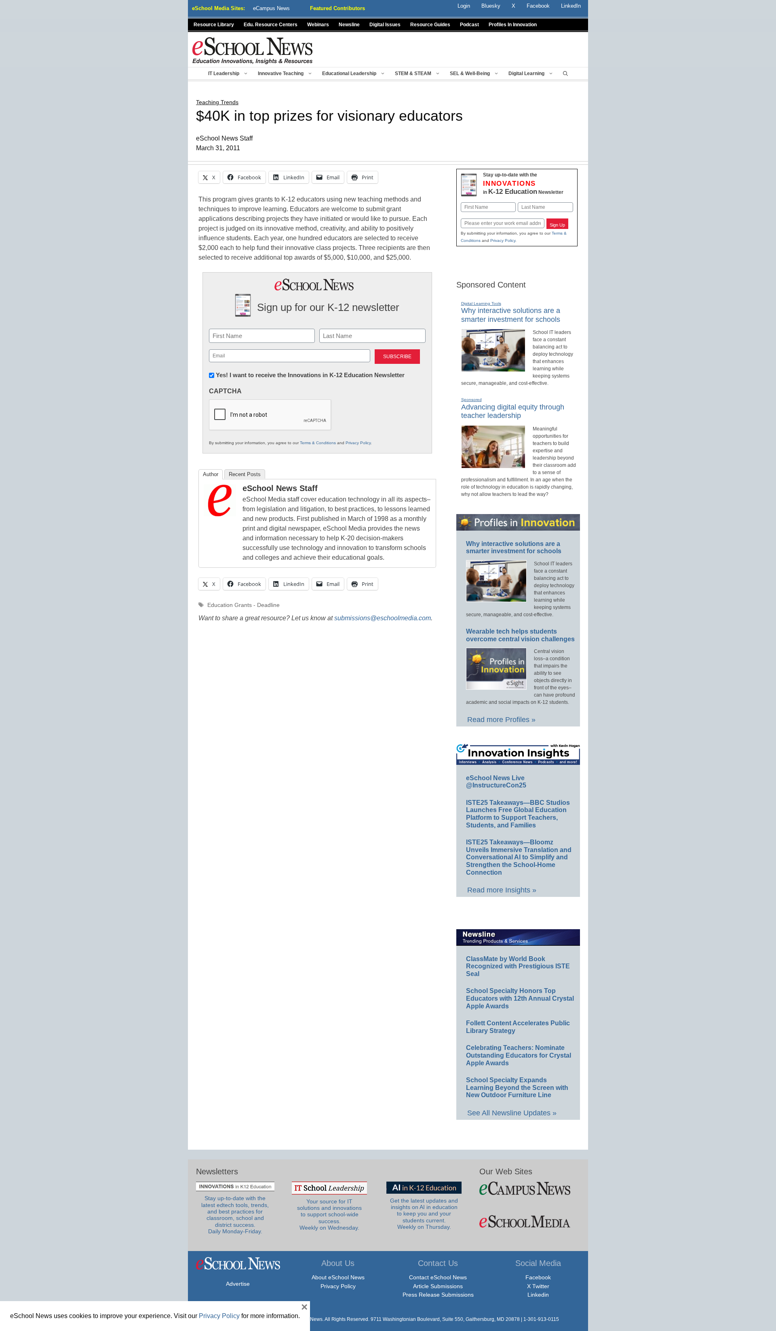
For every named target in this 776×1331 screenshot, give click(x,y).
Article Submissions (438, 1286)
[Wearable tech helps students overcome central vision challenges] (496, 686)
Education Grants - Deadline (243, 605)
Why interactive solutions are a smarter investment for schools (513, 547)
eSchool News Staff (280, 488)
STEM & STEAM (413, 73)
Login (464, 6)
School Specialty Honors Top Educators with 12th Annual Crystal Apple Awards (520, 998)
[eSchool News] (252, 50)
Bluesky (490, 6)
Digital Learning (526, 73)
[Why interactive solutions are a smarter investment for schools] (493, 368)
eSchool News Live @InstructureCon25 (496, 782)
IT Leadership (223, 73)
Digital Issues (385, 24)
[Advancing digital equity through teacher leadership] (493, 465)
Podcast (469, 24)
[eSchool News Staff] (220, 514)
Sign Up (557, 225)
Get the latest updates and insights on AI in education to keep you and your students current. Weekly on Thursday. (424, 1214)
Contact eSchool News (438, 1277)
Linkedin (538, 1294)
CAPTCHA (225, 391)
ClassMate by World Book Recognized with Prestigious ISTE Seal (518, 966)
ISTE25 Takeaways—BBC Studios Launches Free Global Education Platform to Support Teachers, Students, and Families (518, 814)
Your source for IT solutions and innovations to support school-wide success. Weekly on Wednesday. (329, 1215)
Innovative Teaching (281, 73)
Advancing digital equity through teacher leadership (512, 411)
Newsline (349, 24)
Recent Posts (245, 474)
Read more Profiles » (501, 720)
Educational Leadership (349, 73)
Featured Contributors (337, 8)
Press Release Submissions (438, 1294)
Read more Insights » (501, 890)
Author (210, 474)
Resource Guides (430, 24)
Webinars (318, 24)
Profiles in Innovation (513, 24)
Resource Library (214, 24)
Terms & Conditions (318, 443)
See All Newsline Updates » (512, 1113)
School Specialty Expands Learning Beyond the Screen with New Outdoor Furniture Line (517, 1087)
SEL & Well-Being (470, 73)
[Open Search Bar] (565, 73)
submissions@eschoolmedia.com (382, 618)
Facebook (538, 1277)
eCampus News (271, 8)
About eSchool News (338, 1277)
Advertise (238, 1284)
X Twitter (538, 1286)
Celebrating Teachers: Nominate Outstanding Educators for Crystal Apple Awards (518, 1055)
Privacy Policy (358, 443)
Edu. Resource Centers (270, 24)
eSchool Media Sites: (218, 8)
